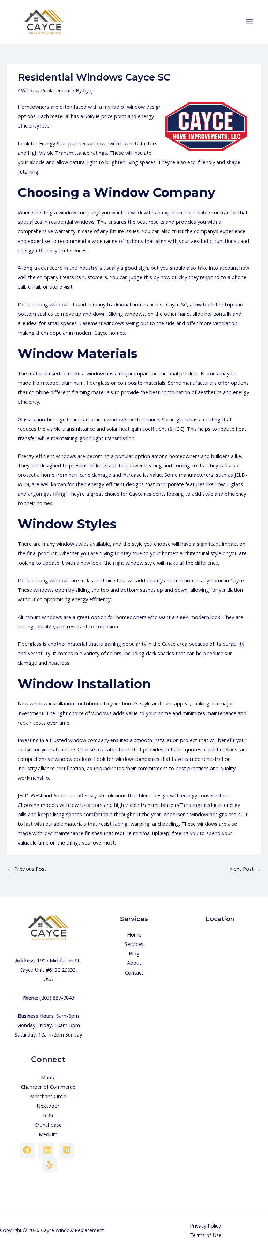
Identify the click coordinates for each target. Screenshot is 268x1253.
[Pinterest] (66, 1150)
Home (134, 934)
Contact (134, 972)
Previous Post (27, 868)
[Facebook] (27, 1150)
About (134, 962)
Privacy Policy (205, 1225)
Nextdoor (48, 1105)
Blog (134, 953)
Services (134, 943)
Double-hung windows (44, 304)
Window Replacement (46, 90)
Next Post (245, 868)
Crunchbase (48, 1124)
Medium (48, 1134)
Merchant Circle (48, 1096)
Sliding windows (126, 313)
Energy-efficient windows (47, 455)
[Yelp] (49, 1165)
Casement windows (101, 323)
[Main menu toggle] (249, 22)
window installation (52, 703)
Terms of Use (205, 1234)
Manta (48, 1077)
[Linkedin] (46, 1150)
